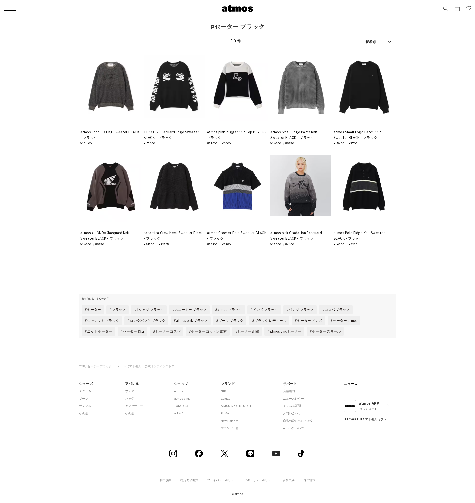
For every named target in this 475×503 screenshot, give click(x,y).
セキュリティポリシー (259, 480)
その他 (83, 413)
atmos (178, 391)
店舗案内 (289, 391)
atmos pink (182, 398)
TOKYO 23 (181, 406)
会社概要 (289, 480)
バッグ (129, 398)
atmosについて (293, 428)
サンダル (85, 406)
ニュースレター (293, 398)
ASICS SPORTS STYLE (236, 406)
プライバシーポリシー (222, 480)
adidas (225, 398)
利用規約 (165, 480)
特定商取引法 (189, 480)
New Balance (229, 421)
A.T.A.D (179, 413)
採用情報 (309, 480)
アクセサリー (134, 406)
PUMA (225, 413)
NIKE (224, 391)
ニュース (350, 383)
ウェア (129, 391)
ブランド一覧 (230, 428)
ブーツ (83, 398)
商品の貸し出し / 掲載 (297, 421)
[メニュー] (10, 8)
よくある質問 (292, 406)
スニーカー (86, 391)
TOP (82, 366)
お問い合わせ (292, 413)
